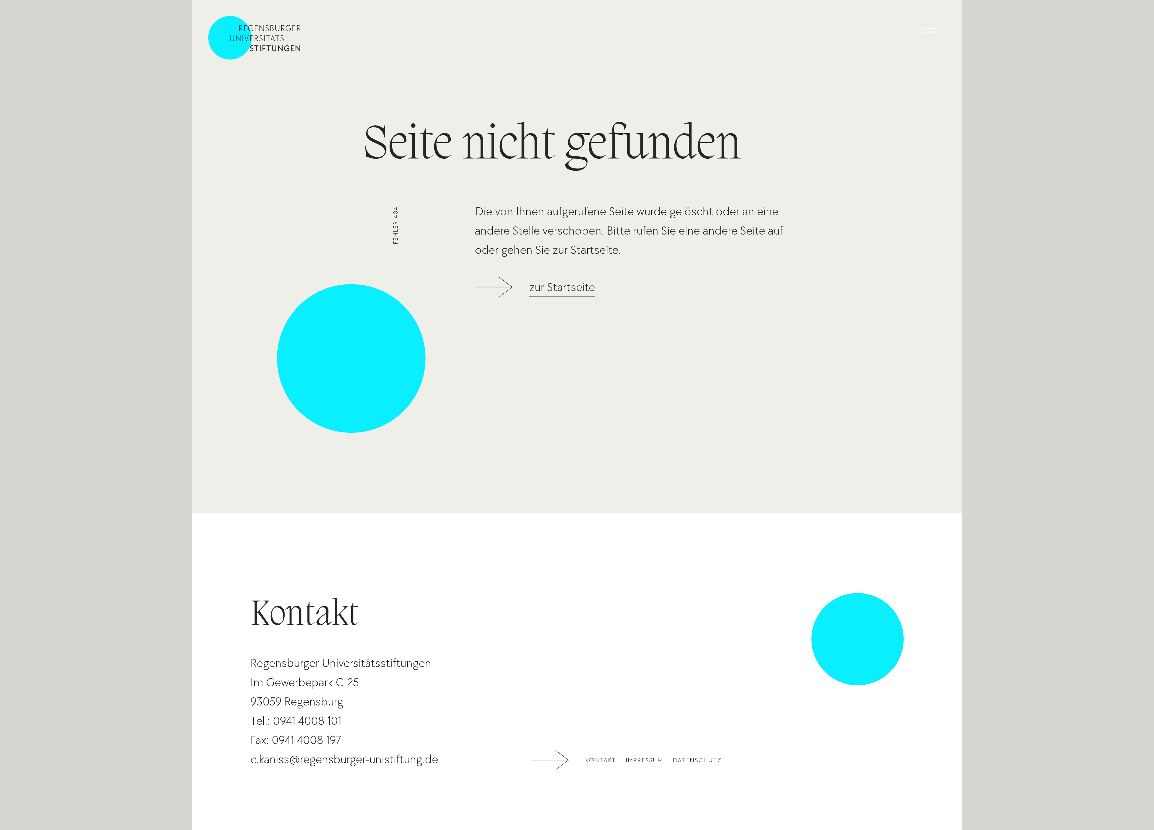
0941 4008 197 (306, 739)
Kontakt (600, 760)
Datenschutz (697, 760)
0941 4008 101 (307, 720)
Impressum (644, 760)
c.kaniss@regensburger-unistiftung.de (344, 759)
